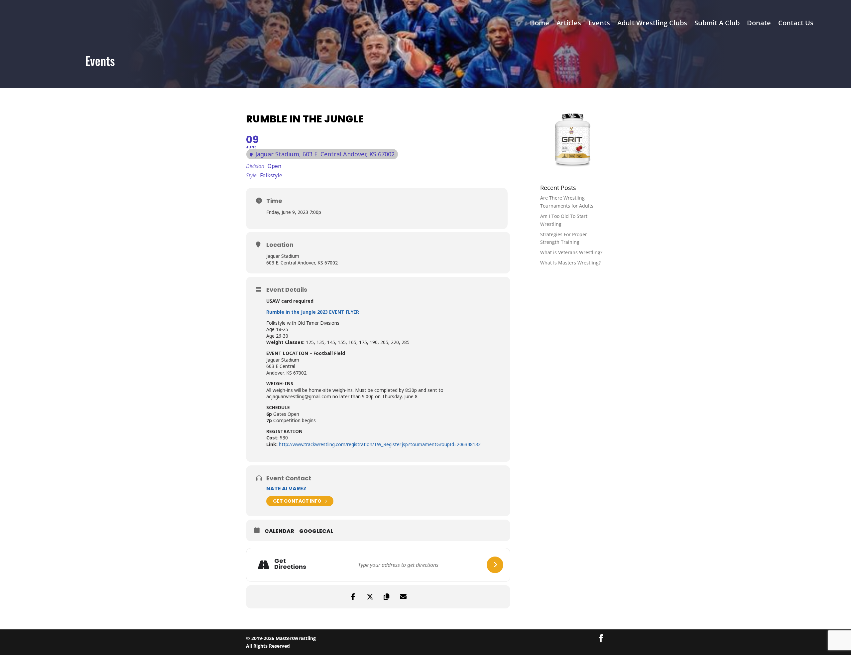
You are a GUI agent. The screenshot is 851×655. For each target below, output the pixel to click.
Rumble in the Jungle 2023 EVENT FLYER (312, 312)
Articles (568, 24)
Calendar (279, 531)
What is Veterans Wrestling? (571, 252)
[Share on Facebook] (353, 596)
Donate (759, 24)
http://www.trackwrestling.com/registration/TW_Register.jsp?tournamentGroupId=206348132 (380, 444)
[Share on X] (370, 596)
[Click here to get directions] (495, 565)
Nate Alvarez (286, 488)
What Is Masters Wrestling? (570, 262)
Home (539, 24)
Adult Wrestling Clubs (652, 24)
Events (599, 24)
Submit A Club (717, 24)
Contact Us (795, 24)
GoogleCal (316, 531)
